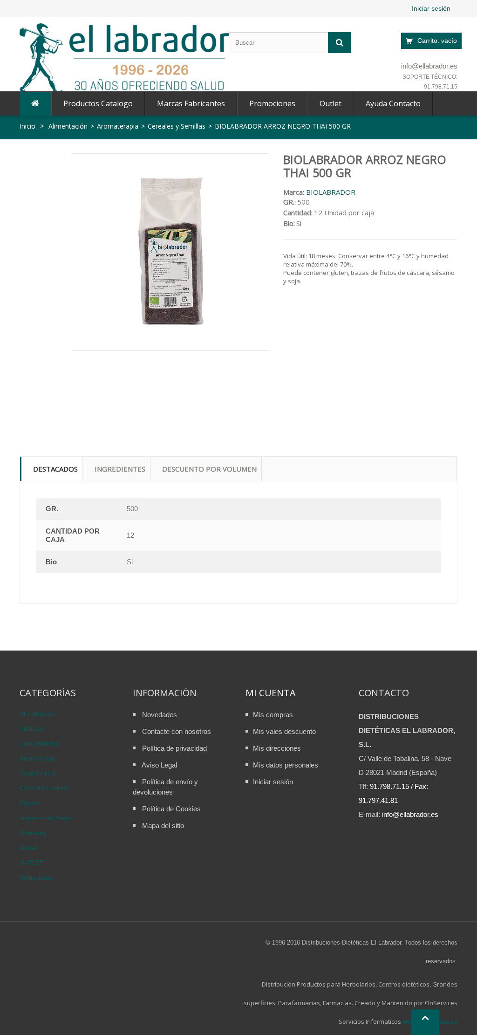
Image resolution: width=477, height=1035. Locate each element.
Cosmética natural (44, 788)
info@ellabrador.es (429, 66)
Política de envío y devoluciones (165, 787)
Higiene (30, 803)
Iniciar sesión (431, 8)
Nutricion (31, 728)
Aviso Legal (159, 765)
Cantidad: (298, 212)
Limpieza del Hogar (45, 818)
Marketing (33, 832)
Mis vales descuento (284, 731)
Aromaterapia (37, 758)
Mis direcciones (277, 748)
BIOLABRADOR (330, 192)
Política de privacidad (174, 748)
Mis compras (273, 715)
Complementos (40, 743)
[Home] (35, 104)
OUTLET (31, 862)
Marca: (293, 192)
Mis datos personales (285, 765)
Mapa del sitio (163, 825)
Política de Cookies (171, 809)
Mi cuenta (270, 692)
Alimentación (37, 713)
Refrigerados (37, 877)
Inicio (27, 126)
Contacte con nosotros (176, 731)
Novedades (159, 715)
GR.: (289, 202)
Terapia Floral (38, 773)
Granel (28, 847)
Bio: (289, 223)
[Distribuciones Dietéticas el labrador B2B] (124, 59)
